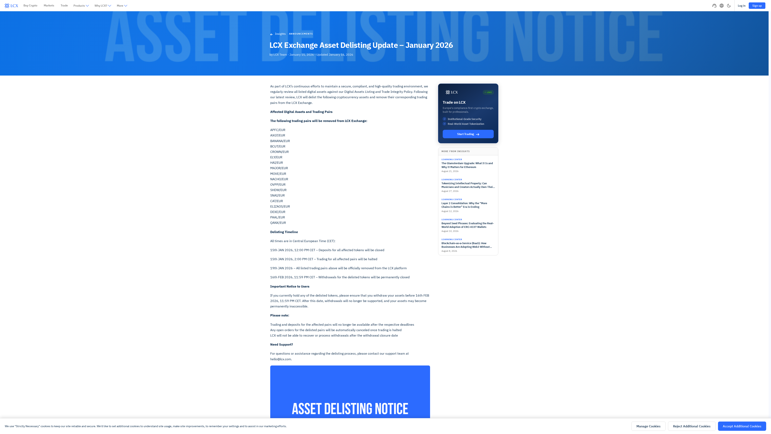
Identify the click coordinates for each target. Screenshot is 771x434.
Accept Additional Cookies (742, 426)
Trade (64, 5)
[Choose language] (721, 5)
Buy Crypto (30, 5)
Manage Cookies (648, 426)
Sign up (757, 5)
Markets (49, 5)
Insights (280, 34)
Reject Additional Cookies (692, 426)
